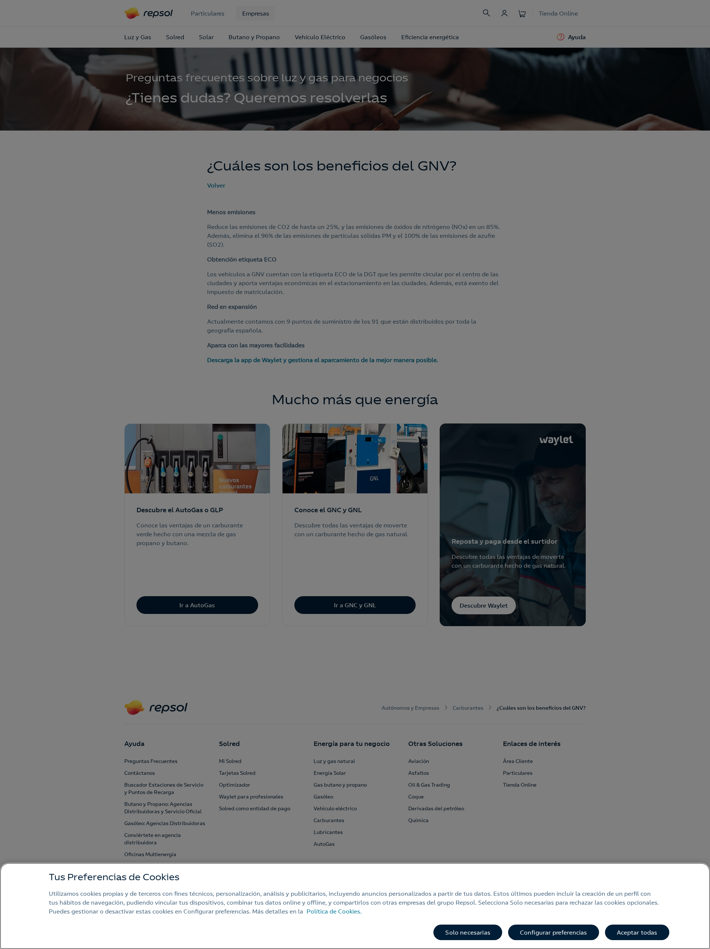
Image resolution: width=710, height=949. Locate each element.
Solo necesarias (467, 932)
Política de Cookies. (334, 911)
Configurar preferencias (553, 932)
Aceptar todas (637, 932)
